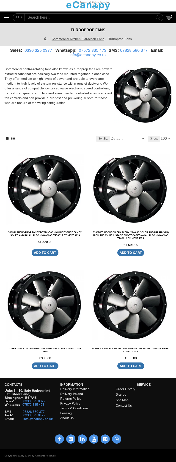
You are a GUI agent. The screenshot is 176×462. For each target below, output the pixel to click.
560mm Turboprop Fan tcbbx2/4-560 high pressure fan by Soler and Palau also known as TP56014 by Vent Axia (45, 234)
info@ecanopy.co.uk (88, 55)
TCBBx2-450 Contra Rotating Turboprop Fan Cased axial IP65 (45, 350)
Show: (154, 138)
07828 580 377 (134, 50)
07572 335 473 (92, 50)
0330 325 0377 (38, 50)
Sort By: (103, 138)
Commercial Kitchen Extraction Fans (78, 39)
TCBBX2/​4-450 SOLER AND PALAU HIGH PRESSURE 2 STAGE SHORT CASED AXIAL (131, 350)
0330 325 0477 (34, 415)
